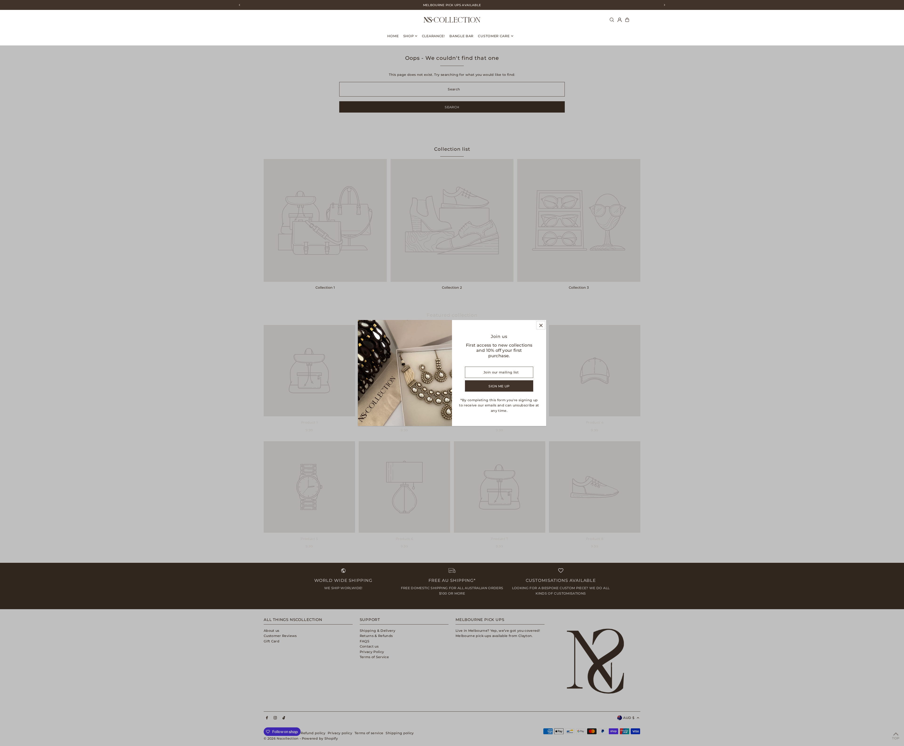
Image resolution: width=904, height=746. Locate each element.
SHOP (408, 36)
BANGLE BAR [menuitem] (461, 36)
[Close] (541, 325)
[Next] (664, 5)
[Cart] (627, 20)
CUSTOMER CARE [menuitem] (493, 36)
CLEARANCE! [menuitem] (433, 36)
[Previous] (239, 5)
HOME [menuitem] (393, 36)
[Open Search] (612, 20)
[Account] (619, 20)
